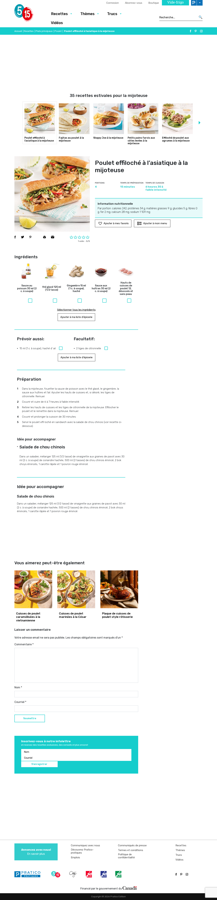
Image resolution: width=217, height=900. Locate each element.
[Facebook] (190, 31)
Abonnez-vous (133, 2)
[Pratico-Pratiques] (28, 874)
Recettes (59, 14)
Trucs (112, 14)
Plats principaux (44, 31)
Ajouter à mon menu (155, 223)
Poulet (58, 31)
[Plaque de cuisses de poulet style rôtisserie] (119, 589)
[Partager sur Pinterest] (30, 237)
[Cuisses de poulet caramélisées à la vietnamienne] (33, 589)
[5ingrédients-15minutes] (56, 874)
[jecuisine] (89, 874)
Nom (18, 687)
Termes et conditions (130, 850)
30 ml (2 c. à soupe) (27, 288)
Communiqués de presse (132, 845)
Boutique (153, 2)
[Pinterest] (196, 31)
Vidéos (57, 23)
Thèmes (87, 14)
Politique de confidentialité (126, 856)
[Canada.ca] (130, 888)
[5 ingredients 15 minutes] (29, 13)
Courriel (20, 702)
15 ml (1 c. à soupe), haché (76, 288)
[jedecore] (104, 874)
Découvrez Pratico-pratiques (82, 851)
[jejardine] (118, 874)
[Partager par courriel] (52, 237)
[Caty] (73, 874)
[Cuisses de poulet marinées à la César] (76, 589)
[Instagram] (201, 31)
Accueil (18, 31)
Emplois (75, 857)
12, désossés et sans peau (126, 288)
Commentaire (24, 644)
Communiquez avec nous (85, 845)
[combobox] (177, 17)
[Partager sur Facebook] (15, 237)
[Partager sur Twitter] (22, 237)
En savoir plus (36, 851)
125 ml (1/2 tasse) (51, 288)
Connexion (112, 2)
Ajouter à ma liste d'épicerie (76, 317)
